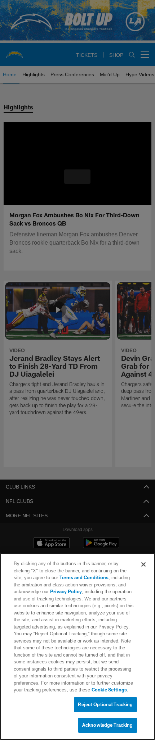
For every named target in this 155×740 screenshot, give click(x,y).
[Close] (143, 565)
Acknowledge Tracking (107, 725)
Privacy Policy (65, 592)
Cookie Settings (78, 690)
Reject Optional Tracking (105, 705)
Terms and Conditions (63, 578)
